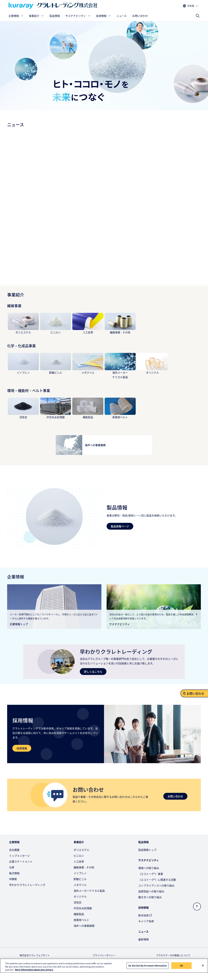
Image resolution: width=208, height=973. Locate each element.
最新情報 (143, 939)
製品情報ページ (120, 526)
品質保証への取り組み (151, 891)
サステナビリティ (75, 16)
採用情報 (101, 16)
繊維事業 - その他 (120, 332)
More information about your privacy (34, 969)
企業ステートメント (20, 861)
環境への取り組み (148, 868)
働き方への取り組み (150, 897)
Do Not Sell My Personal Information (147, 965)
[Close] (202, 965)
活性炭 (23, 417)
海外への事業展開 (84, 926)
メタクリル (87, 372)
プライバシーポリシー (104, 955)
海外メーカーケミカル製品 (89, 891)
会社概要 (14, 850)
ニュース (122, 16)
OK (181, 965)
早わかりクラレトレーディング (27, 885)
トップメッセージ (19, 856)
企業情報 (13, 16)
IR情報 (13, 879)
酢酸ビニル (55, 372)
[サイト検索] (197, 15)
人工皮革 (88, 332)
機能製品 (88, 417)
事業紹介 (34, 16)
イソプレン (23, 372)
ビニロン (55, 332)
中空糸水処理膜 (55, 417)
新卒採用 (143, 915)
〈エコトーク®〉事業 (150, 874)
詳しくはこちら (93, 671)
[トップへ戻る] (197, 906)
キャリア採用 (146, 921)
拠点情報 (14, 873)
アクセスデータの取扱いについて (173, 955)
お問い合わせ (140, 16)
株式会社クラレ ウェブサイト (35, 955)
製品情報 (54, 16)
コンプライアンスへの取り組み (156, 885)
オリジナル (152, 372)
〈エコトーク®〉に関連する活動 (157, 880)
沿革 (11, 867)
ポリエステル (23, 332)
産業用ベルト (120, 417)
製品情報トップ (147, 850)
